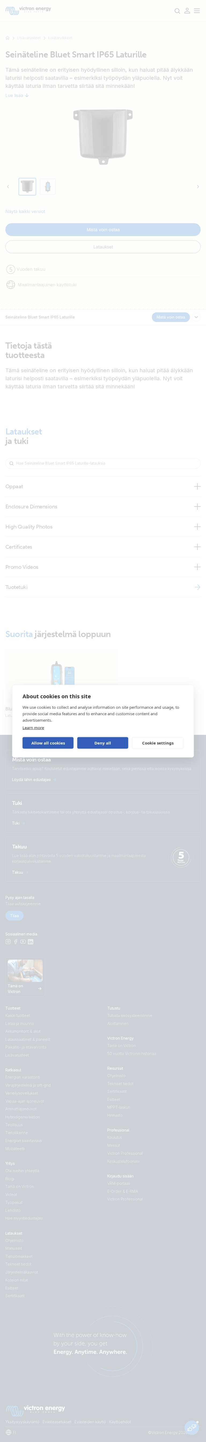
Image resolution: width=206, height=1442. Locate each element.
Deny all (102, 743)
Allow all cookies (48, 743)
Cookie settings (158, 743)
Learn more (33, 727)
